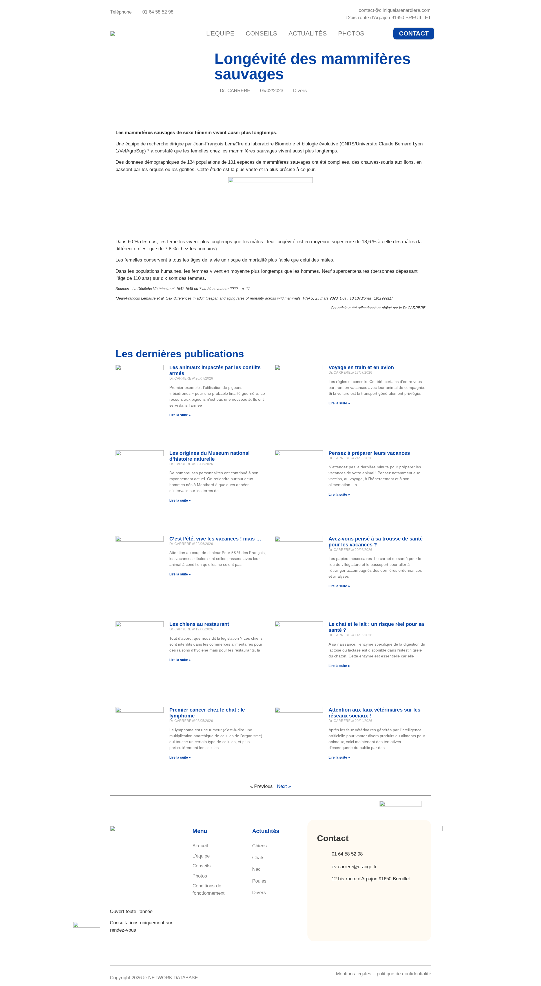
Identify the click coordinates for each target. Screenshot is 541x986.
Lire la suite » (180, 415)
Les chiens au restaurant (199, 624)
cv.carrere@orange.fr (354, 866)
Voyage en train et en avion (361, 367)
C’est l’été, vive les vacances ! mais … (215, 539)
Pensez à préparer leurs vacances (369, 453)
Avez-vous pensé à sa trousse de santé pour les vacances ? (376, 542)
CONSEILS (261, 33)
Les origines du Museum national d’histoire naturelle (209, 456)
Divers (300, 90)
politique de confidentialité (404, 973)
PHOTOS (351, 33)
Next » (284, 786)
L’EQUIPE (220, 33)
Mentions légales (353, 973)
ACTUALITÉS (308, 33)
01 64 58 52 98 (347, 854)
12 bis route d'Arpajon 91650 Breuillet (371, 878)
